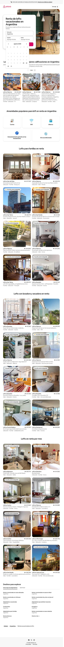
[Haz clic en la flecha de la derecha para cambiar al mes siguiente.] (26, 43)
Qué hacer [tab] (22, 587)
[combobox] (19, 34)
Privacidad (28, 644)
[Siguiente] (34, 70)
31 (11, 66)
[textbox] (12, 39)
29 (26, 63)
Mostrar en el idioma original (45, 2)
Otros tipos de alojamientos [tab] (10, 587)
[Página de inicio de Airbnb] (7, 6)
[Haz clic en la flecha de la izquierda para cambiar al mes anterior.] (8, 43)
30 (8, 66)
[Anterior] (28, 70)
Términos (34, 644)
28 (23, 63)
